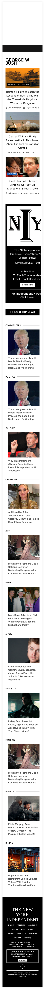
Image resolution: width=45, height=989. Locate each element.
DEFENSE (25, 85)
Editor (32, 257)
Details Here (22, 960)
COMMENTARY (14, 85)
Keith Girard (13, 193)
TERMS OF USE (16, 946)
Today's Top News (22, 312)
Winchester (16, 152)
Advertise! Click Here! (27, 262)
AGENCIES (12, 174)
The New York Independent (22, 18)
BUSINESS (23, 174)
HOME (11, 925)
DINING (27, 938)
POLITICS (21, 925)
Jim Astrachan (15, 108)
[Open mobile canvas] (6, 48)
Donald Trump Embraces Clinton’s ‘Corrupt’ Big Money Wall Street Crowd (22, 185)
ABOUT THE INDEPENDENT (21, 942)
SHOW (11, 934)
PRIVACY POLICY (27, 944)
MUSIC (31, 929)
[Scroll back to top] (22, 967)
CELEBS (14, 929)
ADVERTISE (30, 946)
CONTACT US (13, 944)
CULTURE (12, 129)
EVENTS (18, 938)
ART (23, 929)
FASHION (33, 934)
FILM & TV (21, 934)
